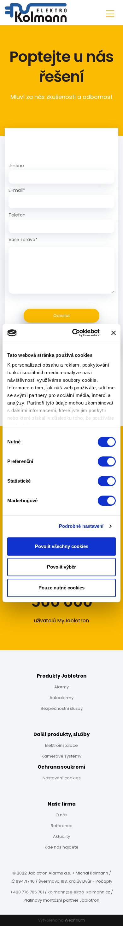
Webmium (75, 920)
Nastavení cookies (62, 778)
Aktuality (61, 836)
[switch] (107, 461)
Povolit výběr (61, 567)
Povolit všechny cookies (61, 546)
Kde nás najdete (62, 847)
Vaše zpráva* (23, 239)
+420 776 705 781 (27, 892)
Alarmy (61, 687)
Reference (62, 826)
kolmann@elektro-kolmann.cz (79, 892)
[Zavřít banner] (113, 333)
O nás (61, 815)
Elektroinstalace (61, 745)
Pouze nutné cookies (61, 587)
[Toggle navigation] (110, 12)
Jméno (16, 165)
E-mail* (17, 190)
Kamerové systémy (61, 756)
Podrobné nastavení (81, 526)
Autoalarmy (61, 698)
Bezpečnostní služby (62, 708)
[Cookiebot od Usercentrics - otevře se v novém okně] (75, 333)
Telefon (17, 215)
